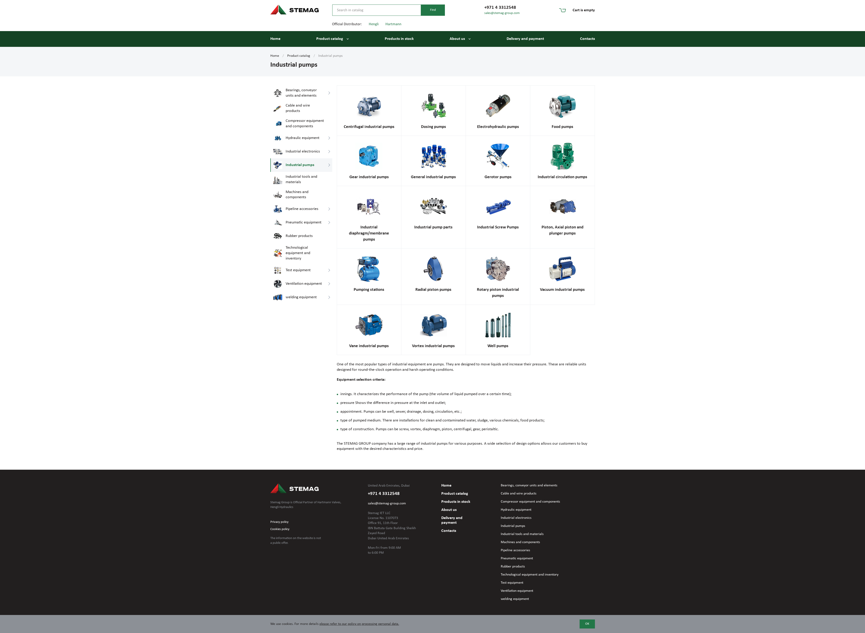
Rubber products (513, 566)
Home (275, 39)
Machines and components (520, 542)
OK (587, 624)
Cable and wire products (518, 493)
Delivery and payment (525, 39)
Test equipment (512, 583)
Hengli (374, 24)
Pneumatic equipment (517, 558)
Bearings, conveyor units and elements (529, 485)
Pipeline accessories (515, 550)
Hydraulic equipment (516, 510)
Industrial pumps (513, 526)
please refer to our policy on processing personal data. (359, 624)
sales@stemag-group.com (502, 13)
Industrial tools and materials (522, 534)
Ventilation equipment (517, 591)
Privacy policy (279, 522)
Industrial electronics (516, 518)
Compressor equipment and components (530, 501)
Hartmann (393, 24)
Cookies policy (279, 529)
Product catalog (329, 39)
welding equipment (515, 599)
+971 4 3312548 (500, 7)
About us (457, 39)
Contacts (587, 39)
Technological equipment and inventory (529, 574)
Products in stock (399, 39)
